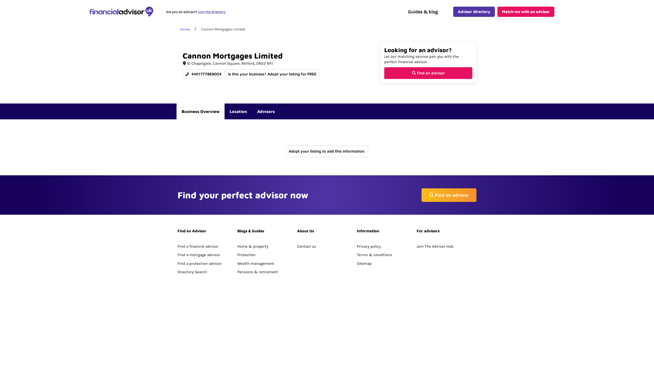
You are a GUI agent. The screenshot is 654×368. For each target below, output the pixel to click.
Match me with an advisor (526, 11)
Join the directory (212, 12)
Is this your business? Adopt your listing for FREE (272, 74)
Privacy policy (369, 246)
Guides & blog (423, 12)
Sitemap (364, 263)
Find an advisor (430, 73)
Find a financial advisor (198, 246)
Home (185, 29)
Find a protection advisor (200, 263)
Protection (246, 254)
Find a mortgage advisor (199, 254)
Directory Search (192, 272)
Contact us (306, 246)
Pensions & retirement (257, 272)
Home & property (252, 246)
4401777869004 (205, 74)
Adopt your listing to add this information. (327, 151)
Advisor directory (474, 11)
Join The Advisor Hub (435, 246)
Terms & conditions (374, 254)
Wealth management (255, 263)
